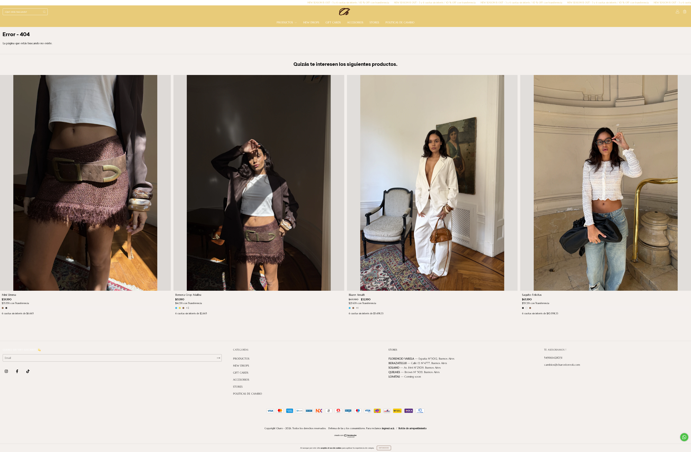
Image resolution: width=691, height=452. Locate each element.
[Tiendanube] (345, 436)
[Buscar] (44, 12)
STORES (374, 22)
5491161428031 (553, 357)
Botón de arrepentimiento (413, 428)
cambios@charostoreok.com (562, 364)
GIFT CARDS (333, 22)
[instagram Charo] (7, 371)
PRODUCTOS (285, 22)
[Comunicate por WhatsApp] (684, 437)
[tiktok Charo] (27, 371)
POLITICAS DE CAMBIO (399, 22)
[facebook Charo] (17, 371)
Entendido (384, 448)
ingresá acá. (388, 428)
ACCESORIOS (355, 22)
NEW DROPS (311, 22)
